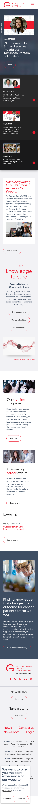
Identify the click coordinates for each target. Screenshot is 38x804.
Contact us (26, 728)
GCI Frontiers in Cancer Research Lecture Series (14, 528)
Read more (34, 100)
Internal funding (25, 761)
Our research (19, 751)
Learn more (15, 503)
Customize (6, 799)
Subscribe (19, 699)
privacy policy (7, 791)
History (26, 741)
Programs (29, 759)
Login (30, 732)
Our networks (19, 328)
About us (19, 741)
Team (13, 744)
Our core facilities (18, 320)
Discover (14, 438)
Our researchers (19, 312)
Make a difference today (17, 648)
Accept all (20, 799)
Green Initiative (18, 747)
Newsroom (12, 732)
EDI (31, 744)
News (8, 728)
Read (9, 64)
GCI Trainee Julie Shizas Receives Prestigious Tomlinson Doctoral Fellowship (17, 49)
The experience (18, 759)
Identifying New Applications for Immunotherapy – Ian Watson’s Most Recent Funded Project (13, 98)
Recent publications (24, 754)
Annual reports (22, 744)
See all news (12, 251)
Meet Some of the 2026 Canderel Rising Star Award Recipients (13, 162)
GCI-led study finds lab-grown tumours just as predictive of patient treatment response (12, 130)
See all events (12, 540)
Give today (19, 716)
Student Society (12, 761)
